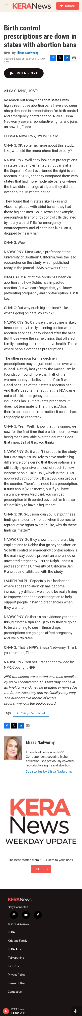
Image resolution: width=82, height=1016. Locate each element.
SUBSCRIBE (41, 869)
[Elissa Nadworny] (13, 748)
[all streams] (76, 1011)
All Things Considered (31, 713)
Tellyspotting (16, 957)
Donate (69, 6)
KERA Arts (14, 949)
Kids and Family (17, 940)
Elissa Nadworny (28, 53)
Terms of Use (16, 983)
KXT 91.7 (13, 966)
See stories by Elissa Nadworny (49, 771)
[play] (6, 1011)
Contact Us (15, 991)
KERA (11, 932)
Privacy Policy (16, 974)
